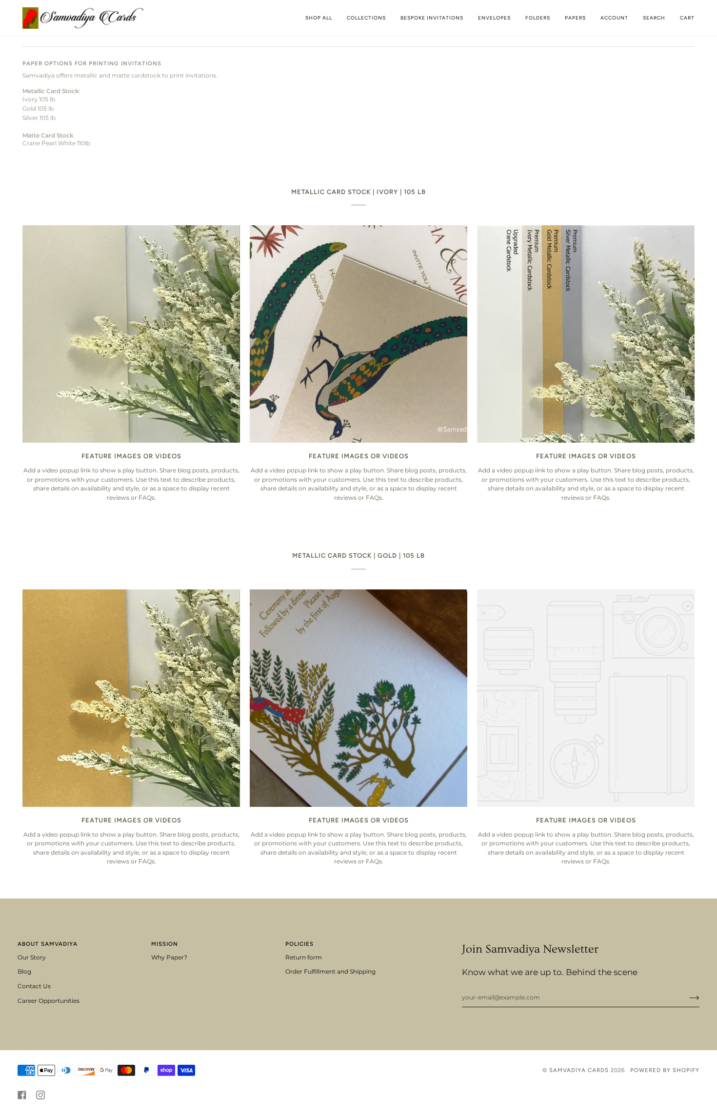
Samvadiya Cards (579, 1070)
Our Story (32, 957)
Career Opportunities (49, 1000)
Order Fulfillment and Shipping (330, 971)
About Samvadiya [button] (48, 943)
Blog (24, 971)
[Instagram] (40, 1095)
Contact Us (34, 986)
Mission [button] (164, 943)
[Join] (686, 997)
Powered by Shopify (664, 1070)
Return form (303, 957)
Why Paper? (169, 957)
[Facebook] (22, 1095)
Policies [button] (299, 943)
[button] (366, 18)
